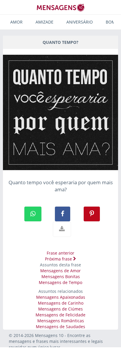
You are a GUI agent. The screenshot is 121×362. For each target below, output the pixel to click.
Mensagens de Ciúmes (60, 309)
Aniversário (79, 22)
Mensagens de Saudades (60, 326)
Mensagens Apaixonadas (60, 297)
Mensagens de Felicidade (60, 315)
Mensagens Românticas (60, 320)
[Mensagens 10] (60, 7)
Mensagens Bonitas (60, 276)
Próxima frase (59, 259)
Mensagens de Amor (60, 270)
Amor (16, 22)
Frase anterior (60, 253)
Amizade (44, 22)
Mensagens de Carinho (60, 303)
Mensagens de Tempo (60, 282)
